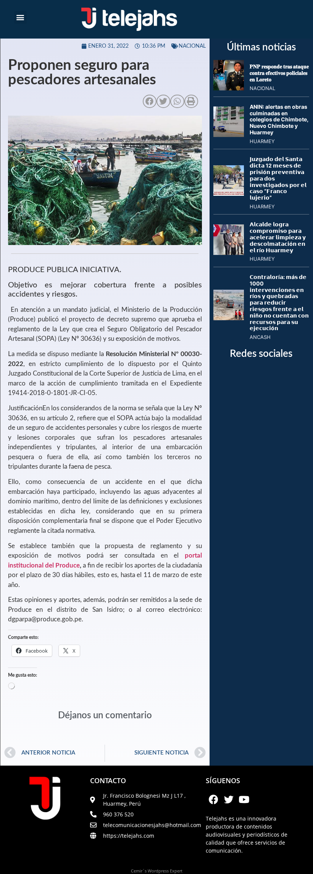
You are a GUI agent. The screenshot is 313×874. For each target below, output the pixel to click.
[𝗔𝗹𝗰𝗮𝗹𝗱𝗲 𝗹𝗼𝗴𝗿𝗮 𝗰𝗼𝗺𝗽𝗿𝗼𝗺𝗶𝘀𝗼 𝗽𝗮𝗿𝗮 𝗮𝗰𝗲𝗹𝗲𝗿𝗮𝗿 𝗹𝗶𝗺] (228, 252)
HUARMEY (262, 141)
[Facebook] (213, 799)
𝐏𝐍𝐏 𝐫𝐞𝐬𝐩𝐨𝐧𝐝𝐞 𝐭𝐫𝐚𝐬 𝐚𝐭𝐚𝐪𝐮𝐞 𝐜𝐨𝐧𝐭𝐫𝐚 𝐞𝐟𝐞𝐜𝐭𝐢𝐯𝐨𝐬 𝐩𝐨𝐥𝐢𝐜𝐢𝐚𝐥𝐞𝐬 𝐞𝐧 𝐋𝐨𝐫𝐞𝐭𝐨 (279, 72)
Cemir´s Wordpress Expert (156, 871)
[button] (20, 17)
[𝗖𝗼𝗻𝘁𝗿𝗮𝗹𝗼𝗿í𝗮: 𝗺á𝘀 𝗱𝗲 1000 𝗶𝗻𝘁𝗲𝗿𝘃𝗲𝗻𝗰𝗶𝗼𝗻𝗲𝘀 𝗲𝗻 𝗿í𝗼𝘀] (228, 318)
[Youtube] (244, 799)
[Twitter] (228, 799)
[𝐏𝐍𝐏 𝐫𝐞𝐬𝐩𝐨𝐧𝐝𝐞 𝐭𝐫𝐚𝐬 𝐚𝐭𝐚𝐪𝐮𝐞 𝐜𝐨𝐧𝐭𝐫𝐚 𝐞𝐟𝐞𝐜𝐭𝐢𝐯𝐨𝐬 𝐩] (228, 88)
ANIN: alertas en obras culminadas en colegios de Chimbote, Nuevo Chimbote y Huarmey (279, 119)
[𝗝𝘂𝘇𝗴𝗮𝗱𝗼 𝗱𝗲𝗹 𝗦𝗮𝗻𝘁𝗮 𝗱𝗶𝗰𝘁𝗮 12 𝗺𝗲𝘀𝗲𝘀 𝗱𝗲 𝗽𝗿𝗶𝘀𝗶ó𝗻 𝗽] (228, 193)
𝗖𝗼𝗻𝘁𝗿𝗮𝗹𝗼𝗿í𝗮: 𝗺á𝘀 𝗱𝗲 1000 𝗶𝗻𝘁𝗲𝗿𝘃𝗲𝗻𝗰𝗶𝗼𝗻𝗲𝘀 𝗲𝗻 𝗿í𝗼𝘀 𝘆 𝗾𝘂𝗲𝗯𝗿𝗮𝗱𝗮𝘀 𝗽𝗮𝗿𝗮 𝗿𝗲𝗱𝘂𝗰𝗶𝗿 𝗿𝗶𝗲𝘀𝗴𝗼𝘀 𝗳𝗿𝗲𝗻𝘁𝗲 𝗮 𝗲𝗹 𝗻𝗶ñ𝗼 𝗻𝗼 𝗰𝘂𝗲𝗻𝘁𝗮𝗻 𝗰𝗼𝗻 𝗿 (279, 302)
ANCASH (260, 337)
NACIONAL (192, 46)
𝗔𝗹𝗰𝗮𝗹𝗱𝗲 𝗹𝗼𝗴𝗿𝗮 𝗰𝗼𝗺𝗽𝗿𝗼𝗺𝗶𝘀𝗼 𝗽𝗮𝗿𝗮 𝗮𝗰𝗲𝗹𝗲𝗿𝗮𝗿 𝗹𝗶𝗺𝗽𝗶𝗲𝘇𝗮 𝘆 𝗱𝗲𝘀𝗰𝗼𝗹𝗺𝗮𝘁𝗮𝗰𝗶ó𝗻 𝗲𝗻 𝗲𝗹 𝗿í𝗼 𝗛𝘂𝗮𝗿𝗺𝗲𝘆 (278, 237)
